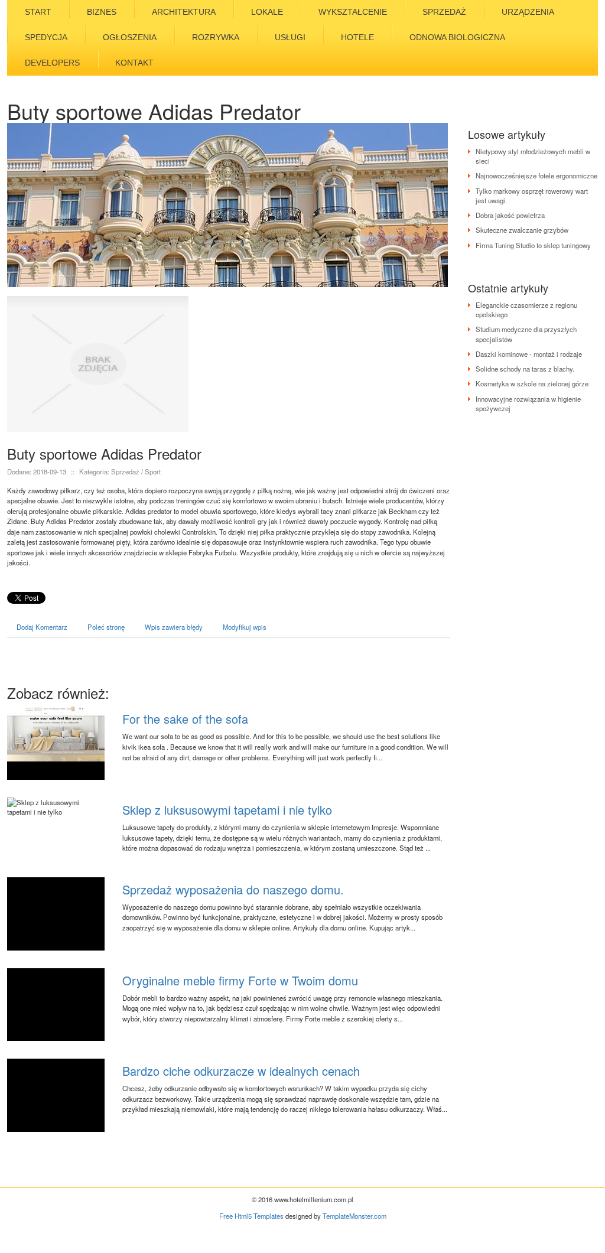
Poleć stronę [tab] (106, 627)
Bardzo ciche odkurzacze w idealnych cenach (241, 1070)
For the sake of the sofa (185, 718)
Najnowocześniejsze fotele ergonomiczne (536, 175)
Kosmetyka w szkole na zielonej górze (532, 383)
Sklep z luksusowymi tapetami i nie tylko (227, 809)
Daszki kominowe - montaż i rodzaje (529, 354)
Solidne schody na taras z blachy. (525, 368)
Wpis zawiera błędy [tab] (174, 627)
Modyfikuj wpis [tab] (244, 627)
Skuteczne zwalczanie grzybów (522, 230)
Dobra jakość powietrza (510, 215)
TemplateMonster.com (354, 1216)
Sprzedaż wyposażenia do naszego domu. (233, 889)
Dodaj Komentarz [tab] (42, 627)
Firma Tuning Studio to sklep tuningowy (533, 245)
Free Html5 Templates (251, 1216)
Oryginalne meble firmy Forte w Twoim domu (240, 980)
